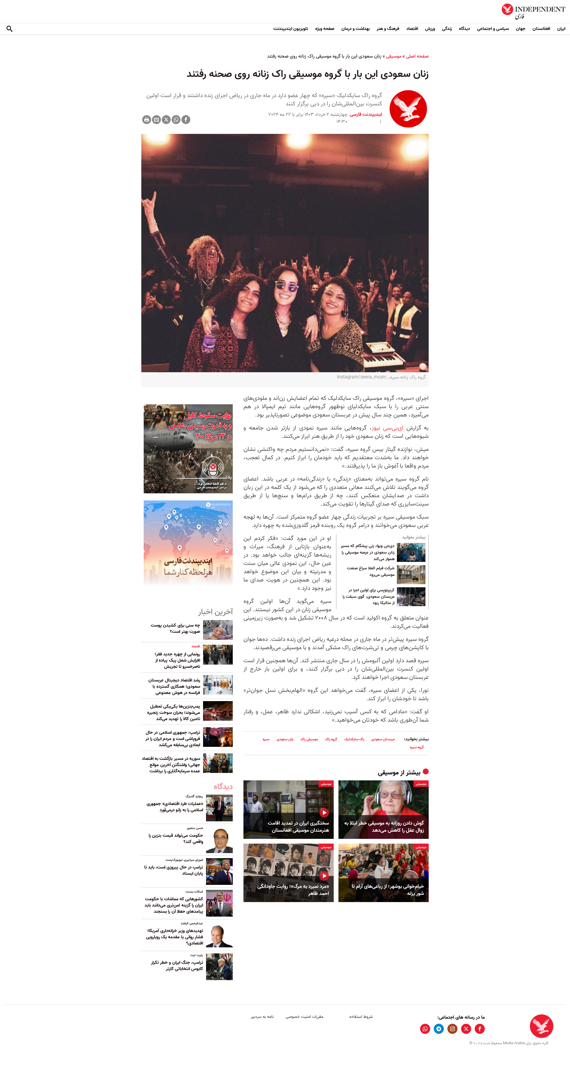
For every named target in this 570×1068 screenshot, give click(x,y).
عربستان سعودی (383, 739)
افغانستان (541, 28)
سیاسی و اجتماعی (493, 28)
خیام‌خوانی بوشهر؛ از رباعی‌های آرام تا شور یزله (388, 890)
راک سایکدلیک (354, 739)
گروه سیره (417, 747)
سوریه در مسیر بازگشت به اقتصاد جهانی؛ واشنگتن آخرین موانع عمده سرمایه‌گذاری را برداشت (171, 765)
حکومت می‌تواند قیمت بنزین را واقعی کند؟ (176, 838)
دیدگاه (464, 28)
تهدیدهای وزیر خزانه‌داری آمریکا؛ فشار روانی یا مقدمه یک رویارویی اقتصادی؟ (174, 937)
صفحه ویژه (324, 28)
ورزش (430, 28)
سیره (266, 739)
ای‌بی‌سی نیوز (388, 428)
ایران (561, 28)
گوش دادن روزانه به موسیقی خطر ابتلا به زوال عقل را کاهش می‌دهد (384, 827)
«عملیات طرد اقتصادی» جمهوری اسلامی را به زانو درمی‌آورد (175, 807)
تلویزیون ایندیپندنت (290, 28)
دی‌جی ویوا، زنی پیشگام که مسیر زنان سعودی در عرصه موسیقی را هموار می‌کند (368, 552)
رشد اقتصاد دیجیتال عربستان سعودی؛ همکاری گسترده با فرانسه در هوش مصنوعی (174, 686)
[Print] (146, 119)
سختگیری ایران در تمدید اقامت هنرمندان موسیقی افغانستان (298, 827)
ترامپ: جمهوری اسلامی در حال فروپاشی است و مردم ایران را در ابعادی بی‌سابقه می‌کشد (172, 739)
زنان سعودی (285, 739)
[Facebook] (185, 119)
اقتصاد (412, 28)
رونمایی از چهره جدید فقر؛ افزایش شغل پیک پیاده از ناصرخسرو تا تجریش (177, 660)
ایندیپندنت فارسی (366, 114)
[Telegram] (439, 1029)
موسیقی (393, 56)
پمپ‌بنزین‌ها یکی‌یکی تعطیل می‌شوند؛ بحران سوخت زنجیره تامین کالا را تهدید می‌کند (173, 712)
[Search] (9, 29)
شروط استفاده (361, 1016)
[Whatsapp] (176, 119)
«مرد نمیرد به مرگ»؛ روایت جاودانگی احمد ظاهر (293, 890)
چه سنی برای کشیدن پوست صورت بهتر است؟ (175, 628)
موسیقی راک (309, 739)
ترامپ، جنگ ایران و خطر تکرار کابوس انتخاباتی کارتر (177, 965)
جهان (520, 28)
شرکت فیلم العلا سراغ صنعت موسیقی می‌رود (371, 571)
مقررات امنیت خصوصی (304, 1016)
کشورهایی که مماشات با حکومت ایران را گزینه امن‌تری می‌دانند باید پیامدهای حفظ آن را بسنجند (174, 905)
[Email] (156, 119)
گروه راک (331, 739)
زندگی (447, 28)
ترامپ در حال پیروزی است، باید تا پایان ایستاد (173, 870)
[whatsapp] (425, 1029)
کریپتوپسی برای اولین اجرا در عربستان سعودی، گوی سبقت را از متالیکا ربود (369, 596)
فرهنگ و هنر (388, 28)
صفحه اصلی (417, 56)
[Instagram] (452, 1029)
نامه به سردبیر (262, 1016)
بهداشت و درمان (355, 28)
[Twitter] (166, 119)
